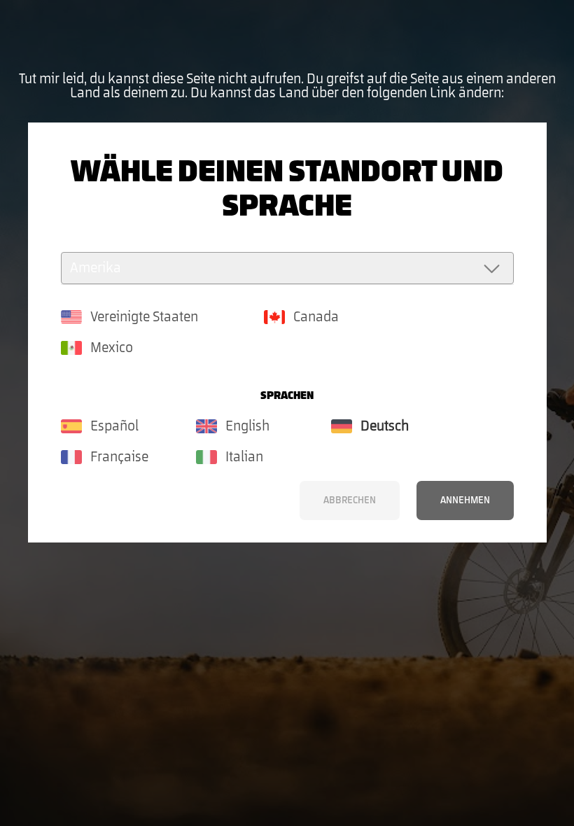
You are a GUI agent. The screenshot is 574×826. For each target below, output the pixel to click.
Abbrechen (349, 500)
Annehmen (465, 500)
